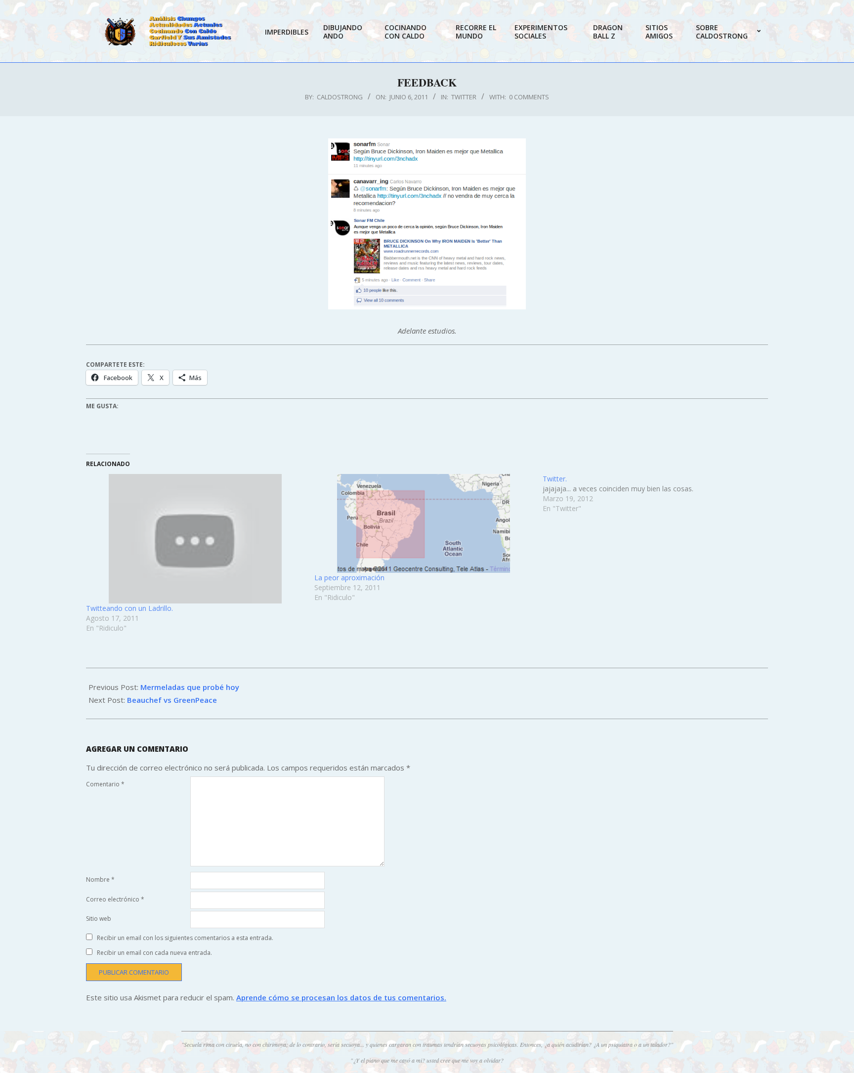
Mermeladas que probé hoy (189, 687)
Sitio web (98, 918)
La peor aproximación (349, 577)
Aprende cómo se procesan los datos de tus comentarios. (341, 997)
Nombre (100, 879)
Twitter (463, 96)
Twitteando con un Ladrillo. (129, 608)
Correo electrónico (115, 899)
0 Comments (529, 96)
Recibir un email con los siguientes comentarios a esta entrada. (185, 938)
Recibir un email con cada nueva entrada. (154, 952)
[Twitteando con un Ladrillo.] (195, 539)
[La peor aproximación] (423, 523)
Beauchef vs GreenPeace (172, 700)
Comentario (105, 784)
